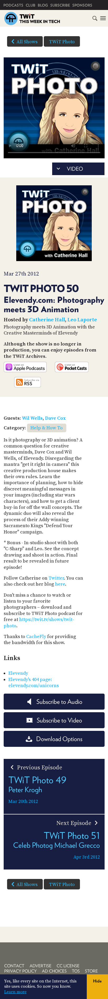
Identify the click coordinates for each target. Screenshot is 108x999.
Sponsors (82, 5)
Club (30, 5)
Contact (14, 965)
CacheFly (36, 637)
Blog (43, 5)
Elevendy (18, 673)
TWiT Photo (62, 42)
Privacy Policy (20, 971)
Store (91, 971)
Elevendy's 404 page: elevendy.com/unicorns (33, 683)
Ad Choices (54, 971)
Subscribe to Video (59, 720)
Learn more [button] (15, 992)
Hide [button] (97, 981)
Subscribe (60, 5)
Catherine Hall (47, 320)
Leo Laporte (82, 320)
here (60, 584)
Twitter (56, 578)
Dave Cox (55, 418)
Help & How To (46, 428)
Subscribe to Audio (59, 701)
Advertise (40, 965)
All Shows (27, 42)
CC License (68, 965)
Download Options (59, 739)
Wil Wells (32, 418)
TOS (76, 971)
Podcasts (13, 5)
